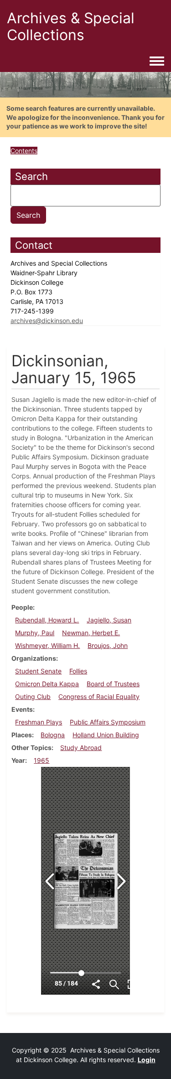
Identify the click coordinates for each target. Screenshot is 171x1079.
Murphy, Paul (34, 633)
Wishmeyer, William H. (47, 645)
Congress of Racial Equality (99, 696)
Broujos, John (108, 645)
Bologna (53, 735)
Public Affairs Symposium (107, 722)
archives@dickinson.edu (46, 320)
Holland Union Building (106, 735)
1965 (41, 760)
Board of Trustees (113, 684)
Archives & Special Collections (71, 26)
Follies (78, 671)
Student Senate (38, 671)
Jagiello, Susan (109, 620)
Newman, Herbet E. (91, 633)
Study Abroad (81, 747)
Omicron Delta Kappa (47, 684)
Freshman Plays (38, 722)
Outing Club (33, 696)
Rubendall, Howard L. (47, 620)
